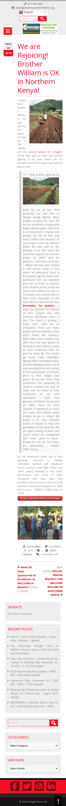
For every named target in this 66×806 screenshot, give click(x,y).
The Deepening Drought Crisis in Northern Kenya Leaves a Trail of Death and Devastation (34, 649)
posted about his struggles (45, 152)
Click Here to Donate (20, 613)
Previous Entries (28, 579)
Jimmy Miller (34, 546)
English (28, 12)
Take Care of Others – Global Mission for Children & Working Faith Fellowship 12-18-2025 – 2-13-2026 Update (34, 662)
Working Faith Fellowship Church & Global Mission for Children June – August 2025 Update (34, 693)
